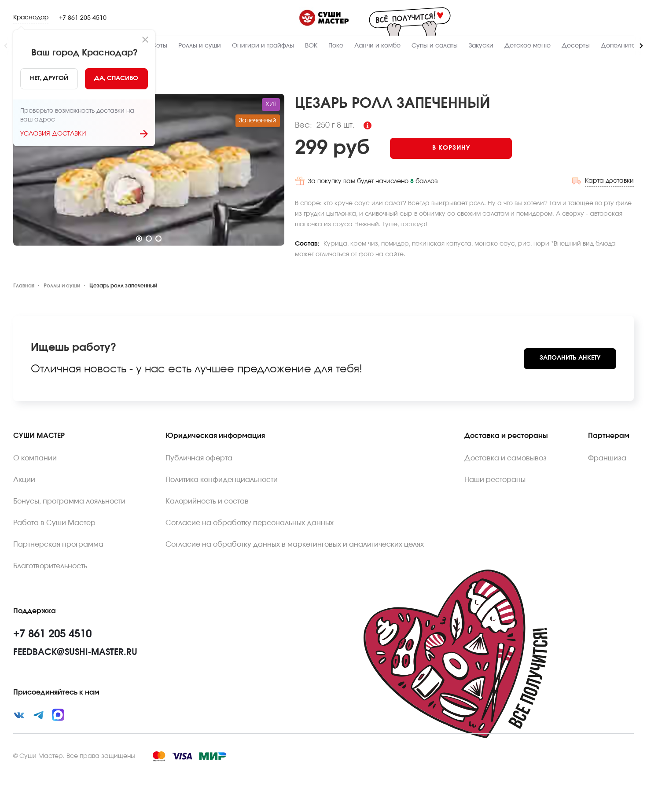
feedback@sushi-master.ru (75, 652)
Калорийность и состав (207, 501)
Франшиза (607, 458)
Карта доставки (609, 181)
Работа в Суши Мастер (54, 522)
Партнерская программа (58, 544)
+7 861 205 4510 (83, 18)
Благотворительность (50, 566)
